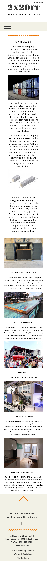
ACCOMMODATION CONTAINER (23, 472)
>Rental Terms (23, 558)
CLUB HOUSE (23, 372)
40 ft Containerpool (23, 323)
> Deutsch (38, 2)
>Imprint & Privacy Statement (22, 550)
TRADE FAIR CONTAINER (23, 416)
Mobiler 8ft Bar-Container (23, 273)
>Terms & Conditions (23, 554)
